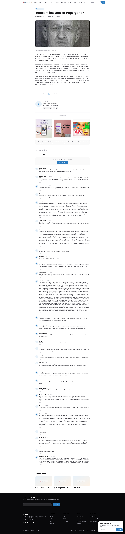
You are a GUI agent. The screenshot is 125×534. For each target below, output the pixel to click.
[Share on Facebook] (40, 150)
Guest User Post (40, 8)
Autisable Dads (93, 516)
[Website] (44, 108)
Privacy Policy (74, 530)
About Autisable (80, 516)
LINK (49, 94)
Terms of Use (81, 530)
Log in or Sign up (62, 162)
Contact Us (79, 518)
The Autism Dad (93, 521)
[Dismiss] (122, 522)
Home (35, 2)
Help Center (65, 521)
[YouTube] (93, 2)
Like (41, 173)
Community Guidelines (81, 521)
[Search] (84, 2)
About (75, 2)
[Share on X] (42, 150)
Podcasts (46, 2)
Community (57, 2)
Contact (80, 2)
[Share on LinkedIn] (44, 150)
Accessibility (79, 523)
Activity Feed (66, 518)
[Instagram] (89, 2)
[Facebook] (87, 2)
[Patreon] (96, 2)
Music (51, 2)
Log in (100, 2)
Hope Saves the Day (94, 518)
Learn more (53, 50)
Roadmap (63, 2)
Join (103, 2)
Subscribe (119, 529)
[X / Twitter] (47, 108)
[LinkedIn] (91, 2)
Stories (40, 2)
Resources (70, 2)
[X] (95, 2)
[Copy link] (47, 150)
